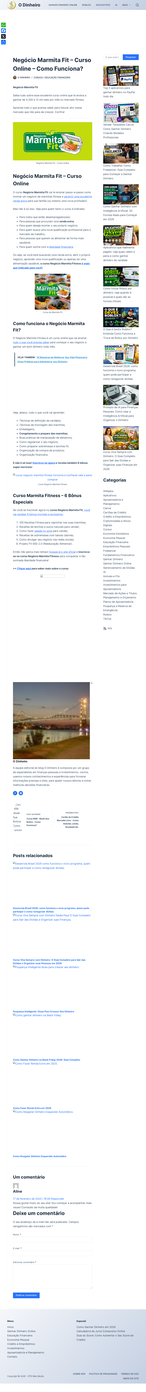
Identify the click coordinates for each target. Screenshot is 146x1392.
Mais (125, 5)
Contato (12, 1365)
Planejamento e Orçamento (119, 597)
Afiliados (108, 491)
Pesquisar (131, 57)
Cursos (38, 77)
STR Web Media (36, 1384)
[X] (3, 36)
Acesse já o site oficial (62, 551)
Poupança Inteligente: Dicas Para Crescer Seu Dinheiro (43, 1020)
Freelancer (109, 550)
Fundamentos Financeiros (118, 555)
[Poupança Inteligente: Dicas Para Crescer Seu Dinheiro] (52, 995)
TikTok (107, 618)
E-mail (17, 1257)
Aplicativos (103, 5)
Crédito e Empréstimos (117, 516)
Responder (57, 1207)
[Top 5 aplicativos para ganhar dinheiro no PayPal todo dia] (121, 76)
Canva (107, 508)
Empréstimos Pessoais (116, 546)
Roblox (86, 5)
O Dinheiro (29, 4)
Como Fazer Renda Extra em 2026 (32, 1116)
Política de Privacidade (103, 1382)
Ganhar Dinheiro (113, 559)
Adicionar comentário (24, 1270)
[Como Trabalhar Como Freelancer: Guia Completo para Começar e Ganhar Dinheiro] (121, 153)
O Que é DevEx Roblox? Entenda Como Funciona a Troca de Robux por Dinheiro (120, 333)
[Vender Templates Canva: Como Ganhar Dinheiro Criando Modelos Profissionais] (121, 112)
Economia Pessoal (114, 537)
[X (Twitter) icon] (21, 793)
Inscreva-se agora (44, 462)
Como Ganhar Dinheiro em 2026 (96, 1335)
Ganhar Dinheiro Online (63, 5)
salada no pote (43, 530)
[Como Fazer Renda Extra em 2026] (52, 1092)
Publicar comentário (26, 1303)
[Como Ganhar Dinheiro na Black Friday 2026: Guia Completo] (52, 1044)
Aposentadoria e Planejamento (25, 1360)
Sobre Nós (79, 1382)
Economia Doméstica (116, 533)
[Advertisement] (73, 31)
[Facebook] (3, 31)
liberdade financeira (61, 246)
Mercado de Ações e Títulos (120, 593)
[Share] (3, 42)
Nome (17, 1243)
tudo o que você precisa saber (31, 342)
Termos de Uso (130, 1382)
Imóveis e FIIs (111, 576)
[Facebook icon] (15, 793)
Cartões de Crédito (114, 512)
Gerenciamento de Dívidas (119, 567)
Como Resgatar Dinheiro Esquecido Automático (39, 1164)
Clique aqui (24, 568)
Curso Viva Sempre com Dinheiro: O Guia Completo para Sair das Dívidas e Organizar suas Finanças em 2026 (120, 460)
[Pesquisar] (137, 5)
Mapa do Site (131, 1387)
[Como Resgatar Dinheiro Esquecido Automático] (52, 1140)
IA (116, 5)
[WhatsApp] (3, 25)
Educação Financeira (57, 77)
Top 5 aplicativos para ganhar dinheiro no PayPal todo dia (119, 92)
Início (10, 1335)
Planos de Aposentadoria (118, 601)
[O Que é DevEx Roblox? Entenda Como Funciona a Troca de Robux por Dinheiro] (121, 317)
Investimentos (111, 580)
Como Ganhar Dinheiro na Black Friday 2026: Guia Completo (46, 1068)
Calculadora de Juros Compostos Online (101, 1339)
